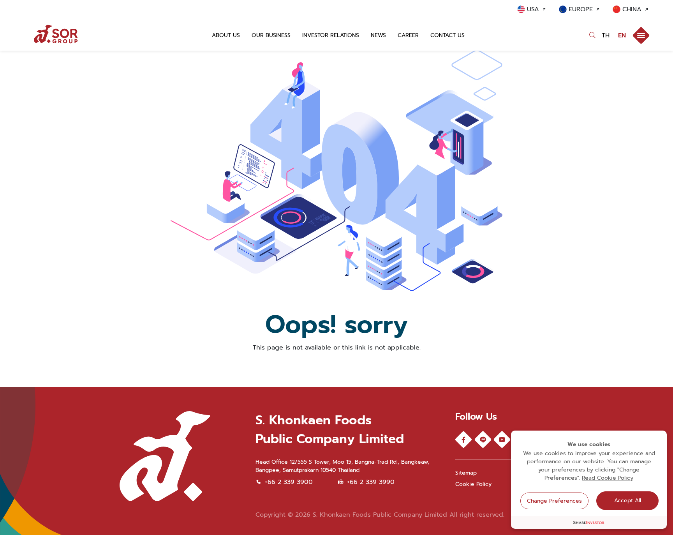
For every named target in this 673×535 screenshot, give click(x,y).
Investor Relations (330, 35)
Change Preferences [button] (554, 501)
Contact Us (447, 35)
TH (607, 35)
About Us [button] (226, 35)
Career (408, 35)
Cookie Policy (473, 484)
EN (622, 35)
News (378, 35)
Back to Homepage (336, 363)
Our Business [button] (271, 35)
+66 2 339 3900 (289, 482)
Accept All (627, 500)
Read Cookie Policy (607, 478)
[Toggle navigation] (641, 35)
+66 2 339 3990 (371, 482)
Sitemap (466, 473)
